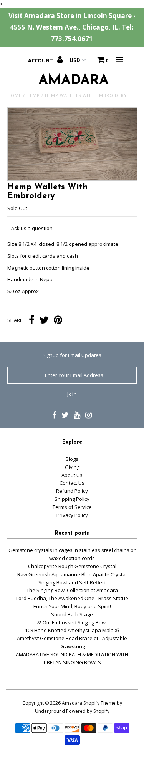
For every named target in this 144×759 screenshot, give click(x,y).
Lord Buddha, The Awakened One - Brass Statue (72, 598)
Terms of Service (72, 507)
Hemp (33, 95)
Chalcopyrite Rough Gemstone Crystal (72, 566)
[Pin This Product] (58, 321)
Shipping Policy (72, 498)
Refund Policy (72, 490)
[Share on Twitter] (44, 321)
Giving (72, 467)
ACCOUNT (41, 60)
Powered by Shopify (87, 711)
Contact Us (72, 482)
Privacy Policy (72, 515)
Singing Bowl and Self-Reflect (72, 582)
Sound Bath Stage (72, 614)
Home (14, 95)
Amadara (72, 703)
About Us (72, 475)
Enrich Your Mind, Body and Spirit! (72, 606)
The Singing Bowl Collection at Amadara (72, 590)
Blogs (72, 458)
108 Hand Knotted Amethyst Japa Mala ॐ (72, 630)
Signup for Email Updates (72, 355)
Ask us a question (32, 228)
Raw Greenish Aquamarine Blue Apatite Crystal (72, 574)
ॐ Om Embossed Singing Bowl (72, 622)
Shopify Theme (99, 703)
